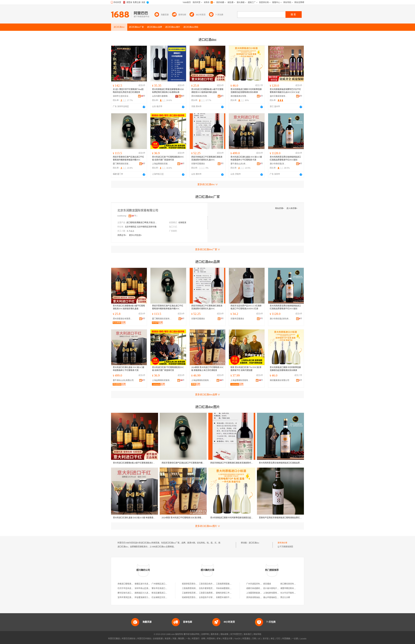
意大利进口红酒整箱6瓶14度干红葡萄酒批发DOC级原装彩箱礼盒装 (207, 90)
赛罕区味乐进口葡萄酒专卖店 (130, 593)
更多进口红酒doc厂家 (206, 249)
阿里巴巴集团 (114, 639)
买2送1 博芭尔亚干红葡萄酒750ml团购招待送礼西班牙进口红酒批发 (128, 90)
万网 (254, 639)
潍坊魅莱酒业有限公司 (239, 96)
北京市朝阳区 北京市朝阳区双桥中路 (140, 227)
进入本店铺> (291, 208)
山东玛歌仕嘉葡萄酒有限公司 (161, 96)
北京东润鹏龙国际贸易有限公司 (137, 210)
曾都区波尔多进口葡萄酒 (145, 584)
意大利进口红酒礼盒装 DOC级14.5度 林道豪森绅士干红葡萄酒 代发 (246, 158)
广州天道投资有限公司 (256, 584)
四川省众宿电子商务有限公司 (276, 588)
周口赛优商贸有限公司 (290, 584)
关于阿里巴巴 (236, 634)
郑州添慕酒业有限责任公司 (200, 96)
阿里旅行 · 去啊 (198, 639)
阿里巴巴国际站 (128, 639)
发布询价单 (282, 543)
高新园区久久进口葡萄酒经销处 (148, 593)
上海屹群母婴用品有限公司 (275, 593)
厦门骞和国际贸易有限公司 (122, 164)
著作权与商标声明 (191, 634)
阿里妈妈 (211, 639)
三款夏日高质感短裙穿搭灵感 (211, 593)
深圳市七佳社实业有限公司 (122, 96)
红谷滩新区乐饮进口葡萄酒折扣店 (166, 597)
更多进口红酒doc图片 (206, 526)
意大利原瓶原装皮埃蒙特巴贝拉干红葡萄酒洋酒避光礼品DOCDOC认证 (285, 90)
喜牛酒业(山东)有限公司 (239, 164)
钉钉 (278, 639)
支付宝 (266, 639)
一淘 (188, 639)
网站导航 (257, 634)
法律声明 (205, 634)
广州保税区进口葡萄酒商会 (163, 584)
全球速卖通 (158, 639)
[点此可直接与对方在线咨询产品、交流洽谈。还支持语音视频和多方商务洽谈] (144, 106)
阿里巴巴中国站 (144, 639)
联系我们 (248, 634)
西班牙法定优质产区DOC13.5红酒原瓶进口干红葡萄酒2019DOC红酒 (246, 307)
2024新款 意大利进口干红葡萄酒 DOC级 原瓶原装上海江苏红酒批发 (207, 368)
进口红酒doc (254, 543)
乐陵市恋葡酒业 (198, 164)
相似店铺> (280, 208)
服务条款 (215, 634)
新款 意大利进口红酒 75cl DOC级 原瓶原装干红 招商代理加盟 (246, 368)
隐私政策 (224, 634)
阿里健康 (286, 639)
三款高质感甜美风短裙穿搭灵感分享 (231, 584)
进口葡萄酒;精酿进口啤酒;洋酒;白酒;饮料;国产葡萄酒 (142, 222)
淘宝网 (167, 639)
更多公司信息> (135, 235)
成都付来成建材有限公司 (257, 588)
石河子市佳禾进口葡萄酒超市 (130, 588)
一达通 (295, 639)
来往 (272, 639)
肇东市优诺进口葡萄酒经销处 (164, 588)
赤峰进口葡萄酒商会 (126, 584)
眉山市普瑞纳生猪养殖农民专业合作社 (279, 597)
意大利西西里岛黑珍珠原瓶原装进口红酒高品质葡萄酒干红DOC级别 (285, 158)
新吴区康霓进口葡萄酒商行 (163, 593)
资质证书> (122, 235)
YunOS (237, 639)
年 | (134, 216)
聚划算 (181, 639)
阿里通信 (246, 639)
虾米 (219, 639)
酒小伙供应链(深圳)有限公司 (279, 164)
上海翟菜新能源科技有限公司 (259, 593)
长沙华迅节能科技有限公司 (292, 593)
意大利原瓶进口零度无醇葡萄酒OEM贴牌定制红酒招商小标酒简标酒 (168, 90)
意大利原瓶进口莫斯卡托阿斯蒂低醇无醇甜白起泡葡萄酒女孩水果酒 (246, 90)
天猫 (174, 639)
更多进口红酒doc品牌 (206, 394)
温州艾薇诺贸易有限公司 (279, 96)
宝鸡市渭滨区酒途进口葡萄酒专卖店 (133, 597)
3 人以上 (130, 231)
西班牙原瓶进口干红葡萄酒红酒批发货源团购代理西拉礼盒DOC (206, 158)
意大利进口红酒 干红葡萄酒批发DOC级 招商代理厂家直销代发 (168, 158)
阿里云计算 (227, 639)
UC (259, 639)
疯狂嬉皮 (267, 584)
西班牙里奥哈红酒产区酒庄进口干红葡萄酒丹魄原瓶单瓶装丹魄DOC (128, 158)
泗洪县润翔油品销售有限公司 (259, 597)
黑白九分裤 (285, 597)
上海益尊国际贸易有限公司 (161, 164)
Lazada (303, 639)
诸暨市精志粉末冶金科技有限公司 (294, 588)
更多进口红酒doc (206, 184)
